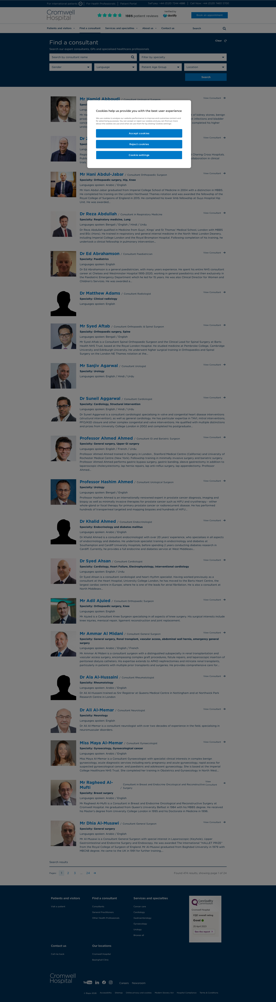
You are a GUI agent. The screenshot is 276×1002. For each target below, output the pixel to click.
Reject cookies (139, 144)
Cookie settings (139, 155)
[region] (139, 134)
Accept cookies (139, 133)
